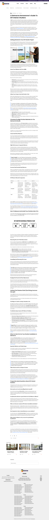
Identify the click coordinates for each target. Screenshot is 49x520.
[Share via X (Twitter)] (12, 435)
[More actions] (38, 13)
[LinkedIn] (46, 3)
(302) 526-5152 (41, 0)
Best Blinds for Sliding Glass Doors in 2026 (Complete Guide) (24, 452)
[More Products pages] (24, 3)
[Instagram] (45, 3)
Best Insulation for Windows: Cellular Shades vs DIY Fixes (10, 452)
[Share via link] (16, 435)
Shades (41, 478)
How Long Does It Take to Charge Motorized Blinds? (36, 452)
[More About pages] (28, 3)
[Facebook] (44, 3)
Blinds (41, 477)
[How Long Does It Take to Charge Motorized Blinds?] (36, 447)
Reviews (41, 479)
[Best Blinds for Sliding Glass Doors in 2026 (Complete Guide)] (24, 447)
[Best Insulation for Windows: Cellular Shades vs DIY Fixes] (12, 447)
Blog (41, 480)
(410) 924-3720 (46, 0)
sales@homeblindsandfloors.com (32, 0)
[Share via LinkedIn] (14, 435)
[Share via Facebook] (10, 435)
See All (41, 442)
